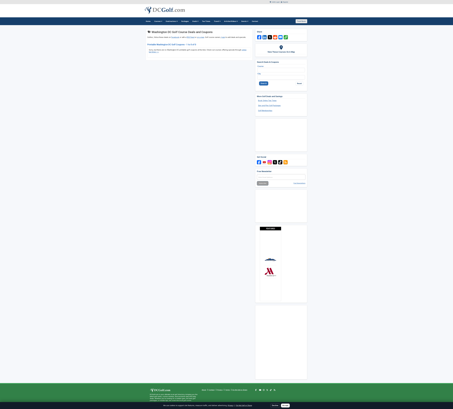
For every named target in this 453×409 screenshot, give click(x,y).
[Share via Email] (280, 37)
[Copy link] (286, 37)
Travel (216, 21)
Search (264, 83)
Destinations (171, 21)
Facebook (175, 37)
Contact (212, 390)
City (259, 74)
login (223, 37)
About (204, 390)
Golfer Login (276, 2)
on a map (200, 37)
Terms (227, 390)
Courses (157, 21)
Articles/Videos (230, 21)
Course (260, 66)
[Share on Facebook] (259, 37)
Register (285, 2)
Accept (285, 405)
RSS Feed (190, 37)
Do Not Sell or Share (239, 390)
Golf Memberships (265, 111)
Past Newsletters (299, 183)
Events (244, 21)
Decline (275, 405)
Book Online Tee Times (267, 101)
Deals (194, 21)
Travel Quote (301, 21)
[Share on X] (270, 37)
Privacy (220, 390)
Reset (299, 83)
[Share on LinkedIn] (264, 37)
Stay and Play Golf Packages (269, 105)
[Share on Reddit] (275, 37)
